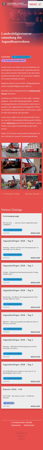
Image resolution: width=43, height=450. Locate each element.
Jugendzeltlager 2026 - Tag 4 (18, 290)
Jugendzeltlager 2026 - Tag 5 (18, 265)
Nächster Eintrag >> (33, 194)
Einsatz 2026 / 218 (12, 389)
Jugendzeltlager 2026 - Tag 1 (18, 364)
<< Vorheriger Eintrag (10, 194)
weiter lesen (35, 233)
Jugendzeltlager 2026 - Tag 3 (18, 315)
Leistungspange (11, 216)
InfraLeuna (11, 123)
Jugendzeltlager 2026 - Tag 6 (18, 241)
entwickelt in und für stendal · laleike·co (21, 436)
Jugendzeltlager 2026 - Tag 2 (18, 340)
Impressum (16, 425)
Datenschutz (29, 425)
